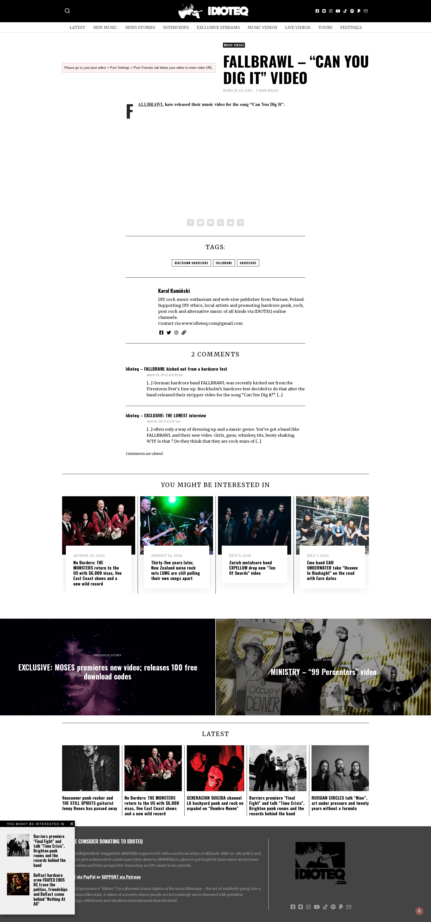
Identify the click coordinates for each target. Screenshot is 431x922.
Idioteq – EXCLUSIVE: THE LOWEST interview (166, 415)
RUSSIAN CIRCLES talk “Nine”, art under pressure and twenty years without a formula (340, 802)
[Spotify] (352, 11)
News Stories (140, 27)
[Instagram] (331, 11)
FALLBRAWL (151, 104)
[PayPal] (359, 11)
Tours (325, 27)
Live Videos (297, 27)
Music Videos (262, 27)
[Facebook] (317, 11)
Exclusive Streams (218, 27)
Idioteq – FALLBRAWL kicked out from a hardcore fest (176, 368)
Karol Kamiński (174, 290)
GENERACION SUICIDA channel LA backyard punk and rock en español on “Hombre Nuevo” (215, 802)
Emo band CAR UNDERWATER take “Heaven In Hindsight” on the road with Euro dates (332, 570)
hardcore (248, 263)
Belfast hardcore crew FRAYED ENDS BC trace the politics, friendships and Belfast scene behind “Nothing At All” (50, 889)
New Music (105, 27)
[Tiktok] (345, 11)
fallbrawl (224, 263)
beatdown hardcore (191, 263)
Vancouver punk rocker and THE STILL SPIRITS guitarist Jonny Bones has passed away (89, 802)
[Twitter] (324, 11)
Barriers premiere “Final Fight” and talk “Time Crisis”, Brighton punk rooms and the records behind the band (49, 850)
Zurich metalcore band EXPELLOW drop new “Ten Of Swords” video (252, 567)
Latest (77, 27)
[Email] (365, 11)
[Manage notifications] (419, 911)
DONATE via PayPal (79, 876)
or (99, 876)
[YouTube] (337, 11)
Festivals (351, 27)
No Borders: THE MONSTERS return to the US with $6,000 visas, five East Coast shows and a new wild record (97, 573)
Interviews (176, 27)
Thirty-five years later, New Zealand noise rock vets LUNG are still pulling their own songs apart (175, 570)
